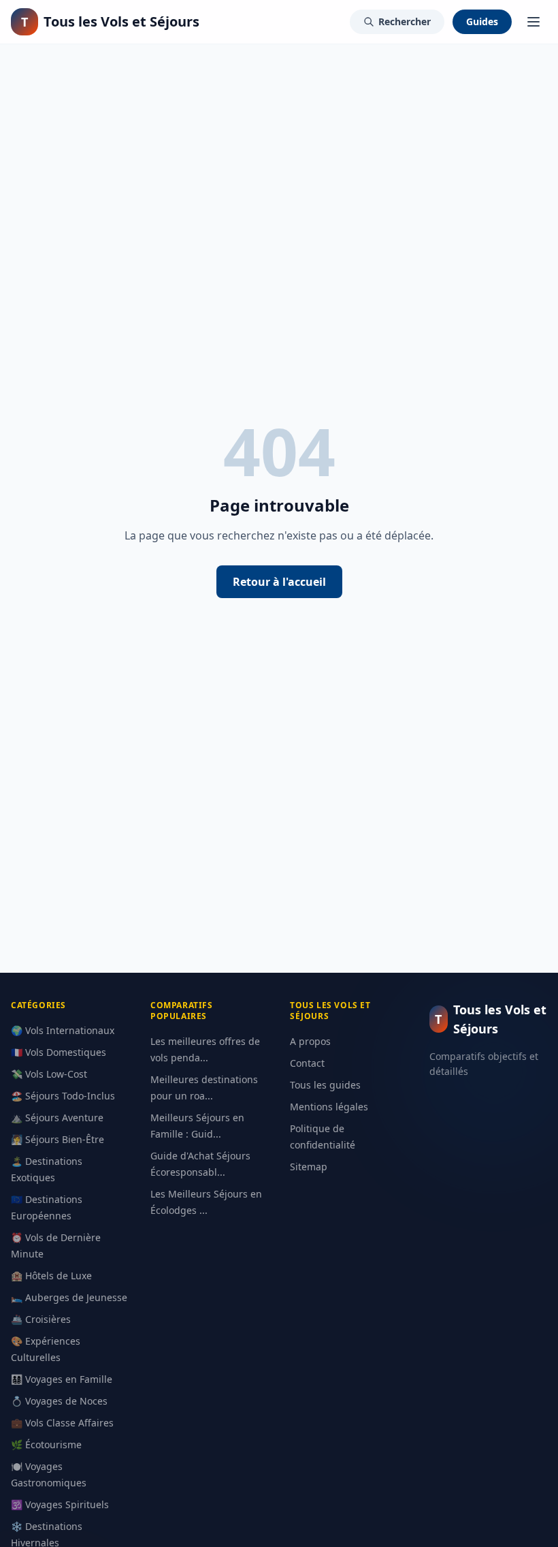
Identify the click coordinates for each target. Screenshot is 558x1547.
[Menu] (533, 21)
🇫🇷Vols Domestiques (58, 1052)
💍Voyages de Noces (59, 1400)
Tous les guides (325, 1084)
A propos (310, 1041)
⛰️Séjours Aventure (57, 1117)
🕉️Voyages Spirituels (60, 1504)
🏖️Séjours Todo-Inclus (63, 1095)
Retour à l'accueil (279, 581)
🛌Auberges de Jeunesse (69, 1297)
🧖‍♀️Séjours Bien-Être (57, 1139)
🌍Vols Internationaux (62, 1030)
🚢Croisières (41, 1319)
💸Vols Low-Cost (49, 1073)
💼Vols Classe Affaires (62, 1422)
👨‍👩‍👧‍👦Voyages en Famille (61, 1379)
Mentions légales (329, 1106)
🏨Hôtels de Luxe (51, 1275)
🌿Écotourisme (46, 1444)
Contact (307, 1063)
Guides (482, 21)
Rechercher (404, 21)
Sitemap (308, 1166)
